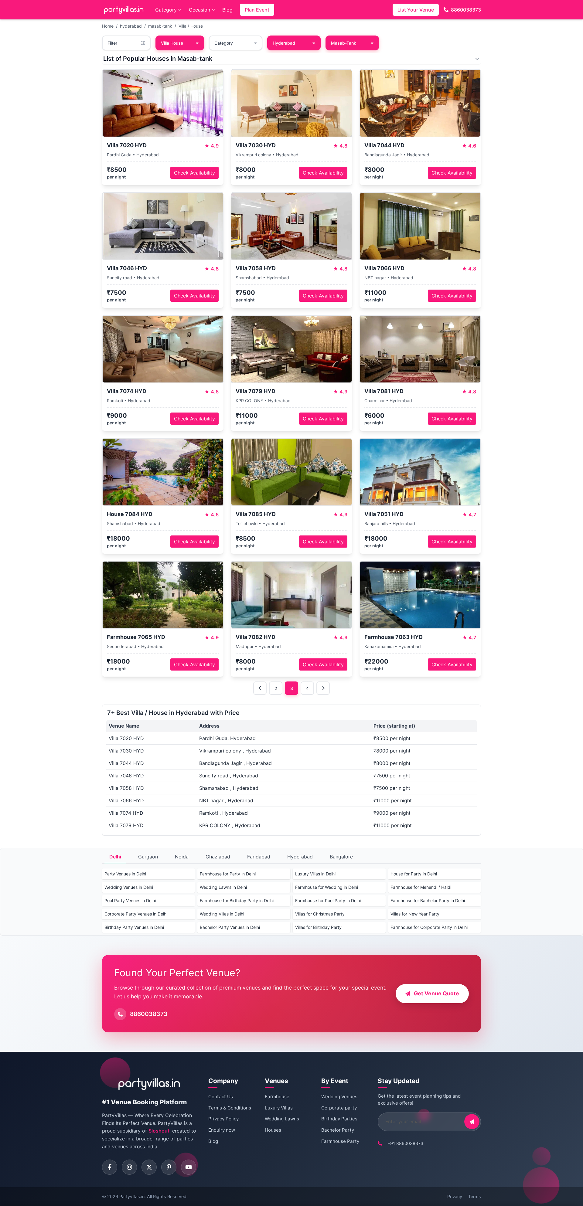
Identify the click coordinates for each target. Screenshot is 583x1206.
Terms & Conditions (229, 1108)
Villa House (172, 43)
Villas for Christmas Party (320, 913)
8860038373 (466, 10)
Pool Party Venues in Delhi (130, 900)
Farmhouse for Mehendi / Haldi (420, 887)
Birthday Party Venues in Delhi (134, 927)
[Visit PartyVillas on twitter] (149, 1167)
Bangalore (341, 857)
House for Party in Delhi (413, 873)
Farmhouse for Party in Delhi (228, 873)
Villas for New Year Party (414, 913)
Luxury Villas (279, 1108)
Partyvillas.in (132, 1196)
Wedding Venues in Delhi (128, 887)
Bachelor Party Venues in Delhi (230, 927)
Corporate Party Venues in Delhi (135, 913)
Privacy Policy (223, 1119)
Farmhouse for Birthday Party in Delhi (237, 900)
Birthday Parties (339, 1119)
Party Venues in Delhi (125, 873)
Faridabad (258, 857)
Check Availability (194, 173)
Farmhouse (277, 1096)
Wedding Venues (339, 1096)
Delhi (115, 857)
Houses (273, 1130)
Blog (227, 10)
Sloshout (158, 1131)
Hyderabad (300, 857)
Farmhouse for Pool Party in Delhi (328, 900)
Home (108, 26)
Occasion (199, 10)
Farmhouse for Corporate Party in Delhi (429, 927)
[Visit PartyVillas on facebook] (109, 1167)
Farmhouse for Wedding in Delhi (326, 887)
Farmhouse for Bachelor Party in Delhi (427, 900)
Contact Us (220, 1096)
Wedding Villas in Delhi (222, 913)
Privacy (454, 1196)
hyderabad (131, 26)
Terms (474, 1196)
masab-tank (160, 26)
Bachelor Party (337, 1130)
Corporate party (339, 1108)
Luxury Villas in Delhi (315, 873)
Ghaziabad (218, 857)
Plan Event (257, 10)
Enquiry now (221, 1130)
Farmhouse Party (340, 1141)
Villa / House (191, 26)
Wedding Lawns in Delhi (223, 887)
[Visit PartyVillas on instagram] (129, 1167)
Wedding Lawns (282, 1119)
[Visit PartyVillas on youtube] (188, 1167)
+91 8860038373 (405, 1143)
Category (166, 10)
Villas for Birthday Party (318, 927)
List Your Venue (415, 10)
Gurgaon (148, 857)
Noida (182, 857)
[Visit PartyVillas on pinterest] (168, 1167)
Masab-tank (343, 43)
